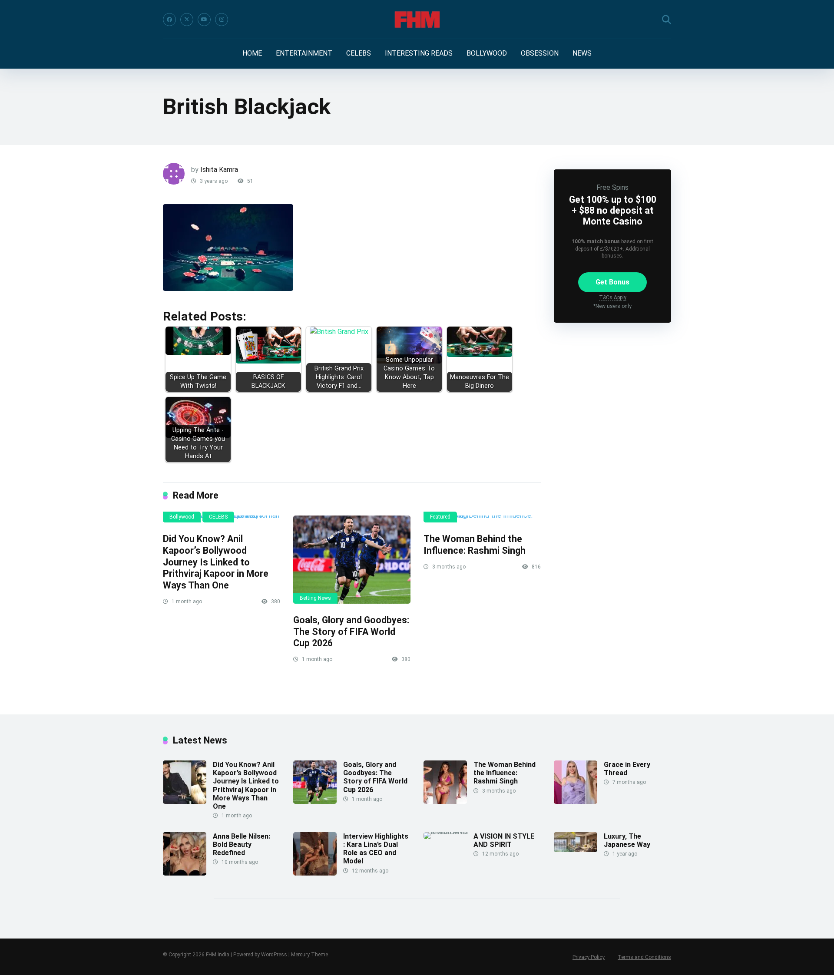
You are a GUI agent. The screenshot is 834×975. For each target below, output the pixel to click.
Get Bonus (612, 282)
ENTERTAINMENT (304, 53)
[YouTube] (204, 19)
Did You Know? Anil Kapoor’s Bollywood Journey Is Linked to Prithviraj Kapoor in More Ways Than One (215, 562)
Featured (440, 517)
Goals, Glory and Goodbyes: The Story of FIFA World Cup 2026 (351, 631)
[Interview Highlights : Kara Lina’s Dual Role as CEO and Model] (315, 873)
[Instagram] (221, 19)
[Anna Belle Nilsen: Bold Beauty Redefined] (184, 873)
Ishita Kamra (219, 169)
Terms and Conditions (644, 957)
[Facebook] (169, 19)
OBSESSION (540, 53)
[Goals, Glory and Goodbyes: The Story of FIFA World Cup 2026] (351, 560)
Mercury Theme (309, 955)
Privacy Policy (589, 957)
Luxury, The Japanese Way (627, 840)
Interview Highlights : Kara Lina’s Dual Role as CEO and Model (375, 849)
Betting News (315, 598)
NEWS (582, 53)
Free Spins (612, 187)
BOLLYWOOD (487, 53)
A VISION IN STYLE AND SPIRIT (503, 840)
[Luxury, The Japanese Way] (575, 850)
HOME (252, 53)
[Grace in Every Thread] (575, 801)
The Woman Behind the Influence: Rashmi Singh (475, 544)
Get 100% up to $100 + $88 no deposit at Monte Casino (612, 210)
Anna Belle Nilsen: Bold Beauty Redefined (241, 844)
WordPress (274, 955)
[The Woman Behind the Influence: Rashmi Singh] (482, 519)
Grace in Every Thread (627, 768)
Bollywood (181, 517)
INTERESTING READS (419, 53)
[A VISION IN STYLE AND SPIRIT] (448, 832)
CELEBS (358, 53)
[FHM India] (417, 19)
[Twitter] (186, 19)
